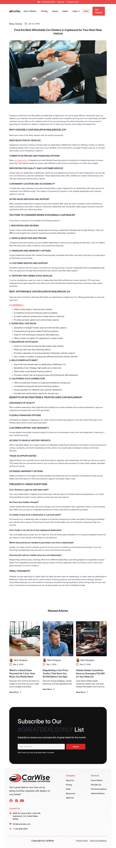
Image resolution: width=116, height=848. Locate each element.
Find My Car (96, 785)
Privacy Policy (82, 841)
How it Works (30, 11)
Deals (65, 11)
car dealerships (20, 160)
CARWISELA (17, 305)
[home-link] (29, 778)
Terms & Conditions (98, 841)
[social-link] (11, 800)
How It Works (96, 780)
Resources (70, 793)
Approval (70, 798)
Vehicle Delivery (98, 793)
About (55, 11)
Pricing (44, 11)
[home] (14, 11)
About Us (70, 780)
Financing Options (99, 789)
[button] (76, 11)
